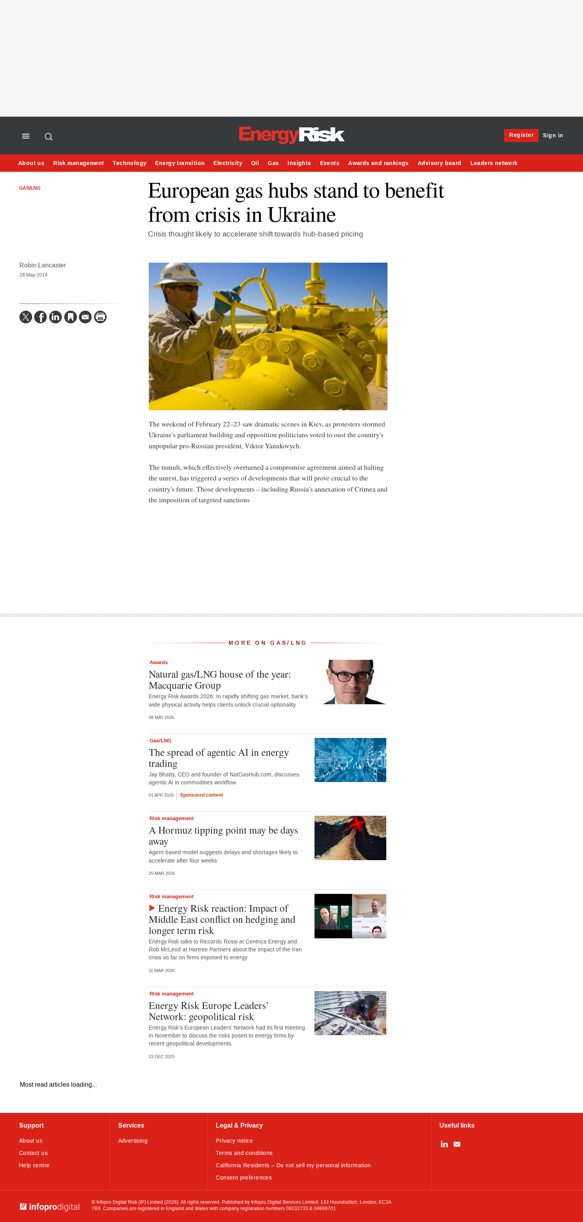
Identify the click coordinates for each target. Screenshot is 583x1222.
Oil (255, 163)
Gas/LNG (29, 188)
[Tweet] (25, 317)
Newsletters (457, 1144)
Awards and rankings (378, 163)
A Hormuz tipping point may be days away (223, 835)
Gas (273, 163)
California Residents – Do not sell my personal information (293, 1165)
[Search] (49, 136)
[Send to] (85, 317)
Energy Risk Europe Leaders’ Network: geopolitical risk (209, 1010)
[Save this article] (70, 317)
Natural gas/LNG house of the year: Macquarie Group (220, 679)
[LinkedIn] (55, 317)
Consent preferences (244, 1178)
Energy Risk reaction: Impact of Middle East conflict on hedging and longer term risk (222, 919)
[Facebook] (40, 317)
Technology (129, 163)
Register (521, 135)
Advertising (133, 1141)
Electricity (227, 163)
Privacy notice (234, 1141)
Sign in (553, 135)
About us (31, 163)
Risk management (78, 163)
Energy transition (180, 163)
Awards (159, 662)
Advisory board (440, 163)
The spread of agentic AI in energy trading (219, 757)
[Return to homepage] (291, 143)
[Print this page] (100, 317)
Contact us (33, 1153)
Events (329, 163)
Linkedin (444, 1144)
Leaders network (494, 163)
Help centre (34, 1165)
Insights (299, 163)
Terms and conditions (244, 1153)
